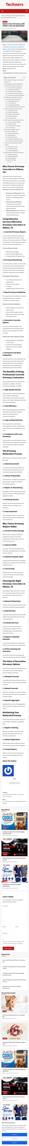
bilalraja (5, 1018)
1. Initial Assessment (12, 110)
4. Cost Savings (11, 127)
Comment (5, 906)
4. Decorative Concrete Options (15, 93)
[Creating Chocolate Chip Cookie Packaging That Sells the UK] (14, 821)
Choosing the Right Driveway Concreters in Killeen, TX (12, 130)
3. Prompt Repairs (11, 158)
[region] (14, 1133)
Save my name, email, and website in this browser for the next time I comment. (13, 942)
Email (17, 926)
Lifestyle (5, 1038)
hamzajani (6, 1046)
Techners (14, 4)
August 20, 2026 (13, 835)
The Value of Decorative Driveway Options (13, 144)
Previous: (13, 794)
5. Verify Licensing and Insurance (15, 141)
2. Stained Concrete (12, 148)
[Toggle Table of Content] (23, 77)
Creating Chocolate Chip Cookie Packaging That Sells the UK (13, 974)
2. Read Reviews (11, 135)
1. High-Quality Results (13, 101)
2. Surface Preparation (12, 112)
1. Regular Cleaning (12, 154)
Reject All (14, 1142)
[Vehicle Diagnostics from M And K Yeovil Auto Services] (14, 847)
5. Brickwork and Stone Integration (15, 95)
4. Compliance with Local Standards (16, 106)
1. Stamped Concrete (12, 146)
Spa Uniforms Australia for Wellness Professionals (12, 987)
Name (4, 926)
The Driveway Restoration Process (13, 108)
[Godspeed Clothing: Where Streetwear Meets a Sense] (14, 1031)
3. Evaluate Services (12, 137)
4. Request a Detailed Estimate (15, 139)
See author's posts (14, 783)
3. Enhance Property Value (13, 125)
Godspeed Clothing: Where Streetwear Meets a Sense (14, 967)
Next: (14, 801)
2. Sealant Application (12, 156)
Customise (14, 1138)
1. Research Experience (13, 133)
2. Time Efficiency (11, 103)
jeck (4, 28)
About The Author (11, 160)
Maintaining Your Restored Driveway (14, 152)
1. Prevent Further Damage (14, 122)
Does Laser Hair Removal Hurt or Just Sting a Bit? (14, 961)
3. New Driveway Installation (14, 91)
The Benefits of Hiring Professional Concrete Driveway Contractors (13, 98)
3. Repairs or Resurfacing (13, 114)
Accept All (14, 1134)
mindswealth (6, 835)
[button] (2, 11)
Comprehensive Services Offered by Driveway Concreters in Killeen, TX (14, 85)
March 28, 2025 (10, 28)
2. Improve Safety (11, 124)
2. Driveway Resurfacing (13, 89)
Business (5, 21)
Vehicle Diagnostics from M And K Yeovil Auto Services (14, 980)
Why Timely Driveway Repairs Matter (14, 120)
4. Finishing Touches (12, 116)
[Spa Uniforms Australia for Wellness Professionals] (14, 873)
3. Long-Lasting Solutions (13, 105)
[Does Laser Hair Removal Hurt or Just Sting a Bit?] (14, 1004)
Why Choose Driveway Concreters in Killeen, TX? (14, 81)
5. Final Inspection (11, 118)
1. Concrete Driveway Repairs (14, 87)
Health (4, 1011)
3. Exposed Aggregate (12, 150)
